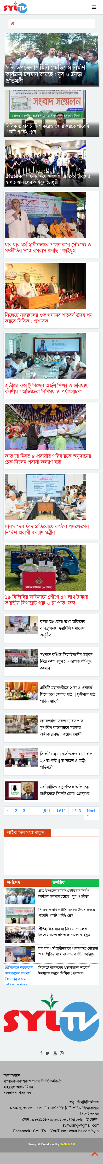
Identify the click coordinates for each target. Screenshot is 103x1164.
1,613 (76, 811)
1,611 (45, 811)
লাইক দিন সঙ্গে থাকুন (25, 833)
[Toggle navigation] (94, 7)
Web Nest (67, 1144)
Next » (91, 813)
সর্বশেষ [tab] (13, 882)
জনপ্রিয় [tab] (58, 882)
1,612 (61, 811)
